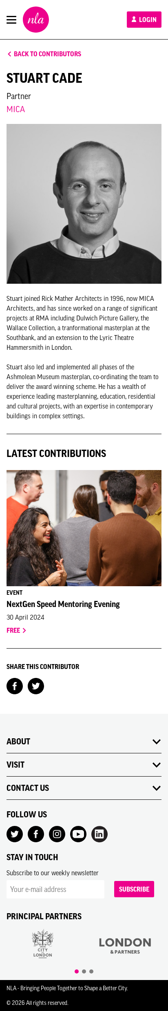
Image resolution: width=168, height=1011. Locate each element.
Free (14, 630)
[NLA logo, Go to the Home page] (36, 20)
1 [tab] (77, 971)
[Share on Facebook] (15, 685)
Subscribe (134, 889)
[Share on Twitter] (36, 685)
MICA (16, 109)
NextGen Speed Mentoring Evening (63, 604)
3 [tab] (91, 971)
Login (147, 19)
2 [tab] (84, 971)
